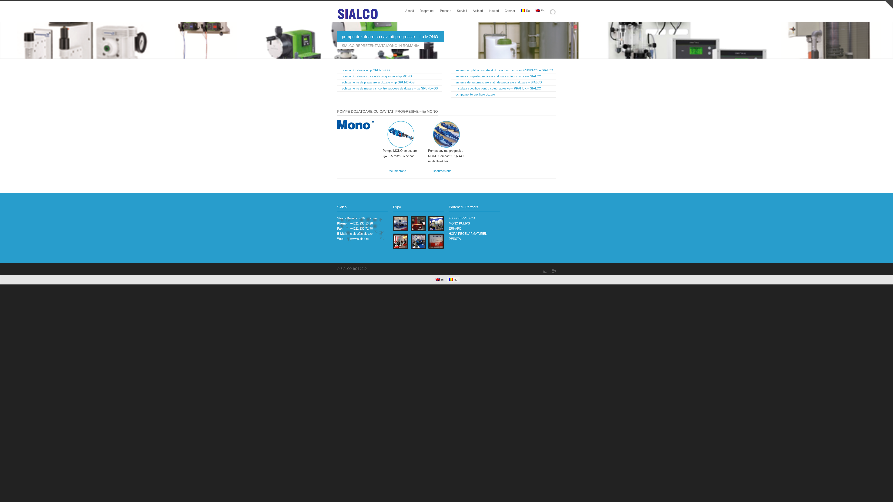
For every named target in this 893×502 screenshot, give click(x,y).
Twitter (541, 268)
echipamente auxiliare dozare (475, 94)
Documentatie (396, 171)
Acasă (409, 11)
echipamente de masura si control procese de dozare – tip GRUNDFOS (390, 88)
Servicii (462, 11)
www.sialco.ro (359, 239)
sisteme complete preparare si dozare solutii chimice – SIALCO (498, 76)
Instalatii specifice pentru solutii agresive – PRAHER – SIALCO (498, 88)
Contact (510, 11)
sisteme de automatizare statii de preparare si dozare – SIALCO (499, 82)
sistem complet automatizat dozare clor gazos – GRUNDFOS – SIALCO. (505, 70)
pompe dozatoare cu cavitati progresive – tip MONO (377, 76)
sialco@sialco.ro (361, 233)
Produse (445, 11)
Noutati (494, 11)
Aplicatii (478, 11)
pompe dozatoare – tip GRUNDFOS (366, 70)
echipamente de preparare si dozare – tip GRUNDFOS (378, 82)
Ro (528, 11)
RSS (551, 268)
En (542, 11)
